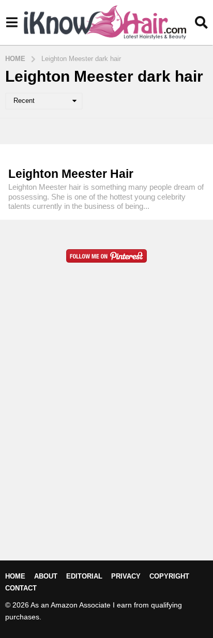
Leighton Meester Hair (70, 173)
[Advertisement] (106, 428)
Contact (21, 588)
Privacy (126, 576)
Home (15, 576)
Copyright (169, 576)
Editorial (84, 576)
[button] (11, 22)
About (45, 576)
